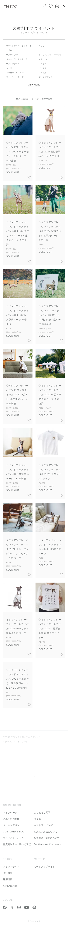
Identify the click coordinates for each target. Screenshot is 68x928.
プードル (42, 73)
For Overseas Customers (47, 844)
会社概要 (7, 873)
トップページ (10, 812)
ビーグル (42, 68)
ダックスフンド (45, 77)
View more (34, 85)
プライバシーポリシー (14, 838)
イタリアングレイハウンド (15, 742)
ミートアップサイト (44, 866)
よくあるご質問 (42, 812)
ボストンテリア (13, 64)
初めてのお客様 (11, 819)
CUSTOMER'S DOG (13, 831)
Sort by (35, 99)
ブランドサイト (11, 866)
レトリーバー (44, 59)
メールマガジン (11, 825)
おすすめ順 (47, 99)
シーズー (10, 68)
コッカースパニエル (15, 73)
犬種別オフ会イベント (28, 737)
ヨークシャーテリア (15, 77)
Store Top (9, 737)
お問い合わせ (10, 885)
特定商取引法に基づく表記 (17, 844)
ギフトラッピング (43, 825)
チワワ (41, 46)
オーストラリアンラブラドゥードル (18, 48)
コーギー (42, 64)
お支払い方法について (45, 831)
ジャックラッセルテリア (17, 59)
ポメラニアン (12, 55)
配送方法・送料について (47, 838)
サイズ (37, 819)
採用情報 (7, 879)
